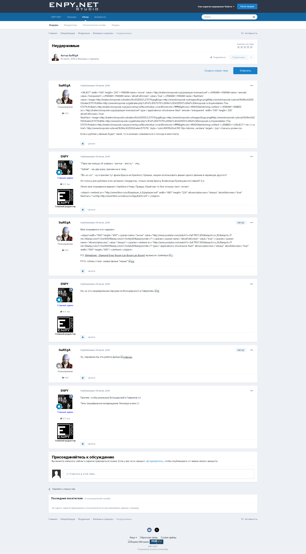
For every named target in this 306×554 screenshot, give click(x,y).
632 (66, 113)
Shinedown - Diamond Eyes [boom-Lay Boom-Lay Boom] (115, 255)
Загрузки (71, 17)
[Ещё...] (251, 86)
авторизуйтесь (154, 461)
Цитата (91, 143)
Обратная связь (149, 537)
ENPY (65, 156)
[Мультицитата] (82, 143)
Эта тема (242, 17)
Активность (100, 17)
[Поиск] (253, 16)
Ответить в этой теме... (82, 473)
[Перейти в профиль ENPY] (65, 167)
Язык (133, 537)
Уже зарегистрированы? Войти (215, 6)
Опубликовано (95, 85)
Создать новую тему (216, 70)
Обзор (85, 17)
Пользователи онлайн (94, 25)
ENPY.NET (56, 17)
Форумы (53, 25)
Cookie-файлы (168, 537)
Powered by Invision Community (153, 549)
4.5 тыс (66, 184)
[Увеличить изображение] (171, 255)
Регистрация (247, 6)
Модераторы (70, 25)
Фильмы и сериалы (88, 58)
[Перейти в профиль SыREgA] (55, 57)
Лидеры (115, 25)
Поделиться (219, 57)
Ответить (245, 70)
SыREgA (73, 55)
